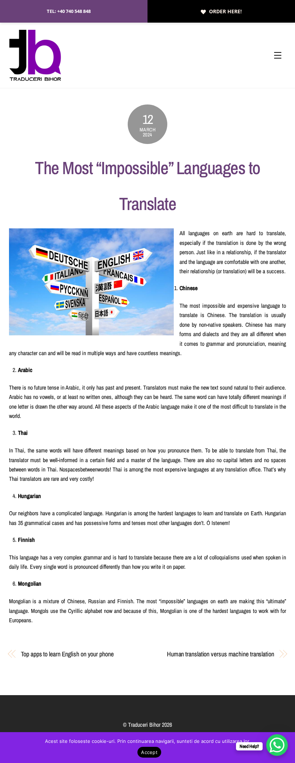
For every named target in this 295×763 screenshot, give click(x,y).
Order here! (225, 11)
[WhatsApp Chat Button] (277, 745)
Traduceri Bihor (144, 725)
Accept (149, 752)
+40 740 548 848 (74, 11)
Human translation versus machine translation (220, 654)
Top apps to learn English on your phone (67, 654)
